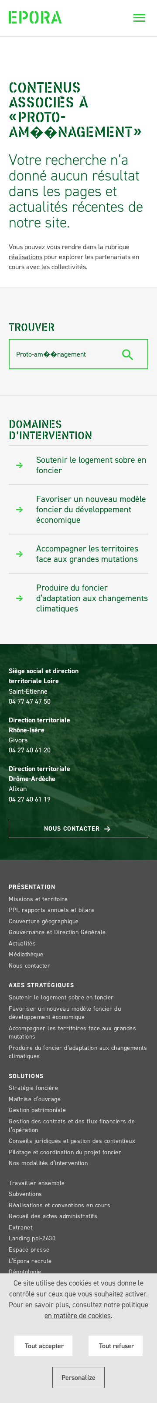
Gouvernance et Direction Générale (57, 932)
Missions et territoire (38, 899)
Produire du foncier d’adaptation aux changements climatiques (78, 1052)
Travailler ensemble (37, 1183)
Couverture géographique (44, 921)
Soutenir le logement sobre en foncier (61, 997)
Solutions (26, 1076)
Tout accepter (43, 1345)
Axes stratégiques (41, 985)
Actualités (22, 943)
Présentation (32, 887)
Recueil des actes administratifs (53, 1216)
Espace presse (29, 1250)
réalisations (25, 256)
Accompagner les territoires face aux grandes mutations (72, 1032)
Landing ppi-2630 (32, 1238)
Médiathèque (26, 954)
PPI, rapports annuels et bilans (52, 910)
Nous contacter (73, 829)
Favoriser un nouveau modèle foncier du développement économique (65, 1013)
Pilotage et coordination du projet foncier (65, 1152)
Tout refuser (115, 1345)
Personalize (78, 1377)
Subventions (25, 1194)
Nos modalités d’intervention (48, 1163)
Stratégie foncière (33, 1088)
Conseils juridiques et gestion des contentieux (72, 1141)
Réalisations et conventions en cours (59, 1205)
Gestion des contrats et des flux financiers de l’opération (72, 1125)
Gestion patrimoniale (37, 1110)
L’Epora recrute (30, 1261)
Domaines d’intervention (50, 429)
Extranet (20, 1227)
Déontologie (25, 1272)
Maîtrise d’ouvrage (35, 1099)
